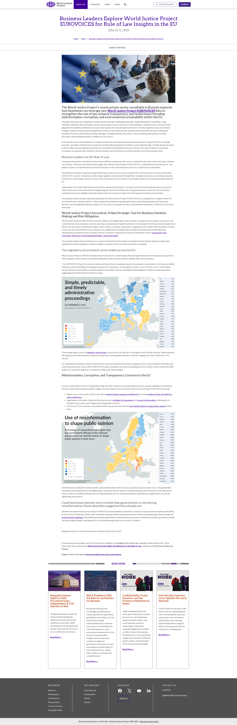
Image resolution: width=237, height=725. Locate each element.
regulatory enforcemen (96, 352)
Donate (184, 4)
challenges (78, 517)
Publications (53, 694)
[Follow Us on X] (129, 690)
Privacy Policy (54, 702)
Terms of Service (55, 706)
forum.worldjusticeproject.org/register (103, 554)
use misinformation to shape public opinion (147, 406)
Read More (55, 637)
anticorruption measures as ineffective (123, 394)
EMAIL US (124, 698)
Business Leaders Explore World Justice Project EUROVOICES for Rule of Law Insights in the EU (126, 39)
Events (87, 698)
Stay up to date (166, 4)
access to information (147, 400)
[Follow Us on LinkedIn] (148, 690)
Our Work (95, 4)
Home (76, 39)
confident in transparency (123, 400)
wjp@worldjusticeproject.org (174, 695)
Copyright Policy (55, 710)
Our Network (53, 698)
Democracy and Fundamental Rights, (87, 235)
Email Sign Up (90, 690)
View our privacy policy (149, 721)
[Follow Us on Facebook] (120, 690)
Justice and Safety (110, 235)
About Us (80, 4)
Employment (89, 694)
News (117, 4)
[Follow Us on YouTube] (139, 690)
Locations (166, 690)
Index (107, 4)
